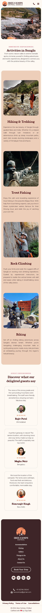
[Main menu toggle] (38, 4)
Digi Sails (28, 611)
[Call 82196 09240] (34, 4)
